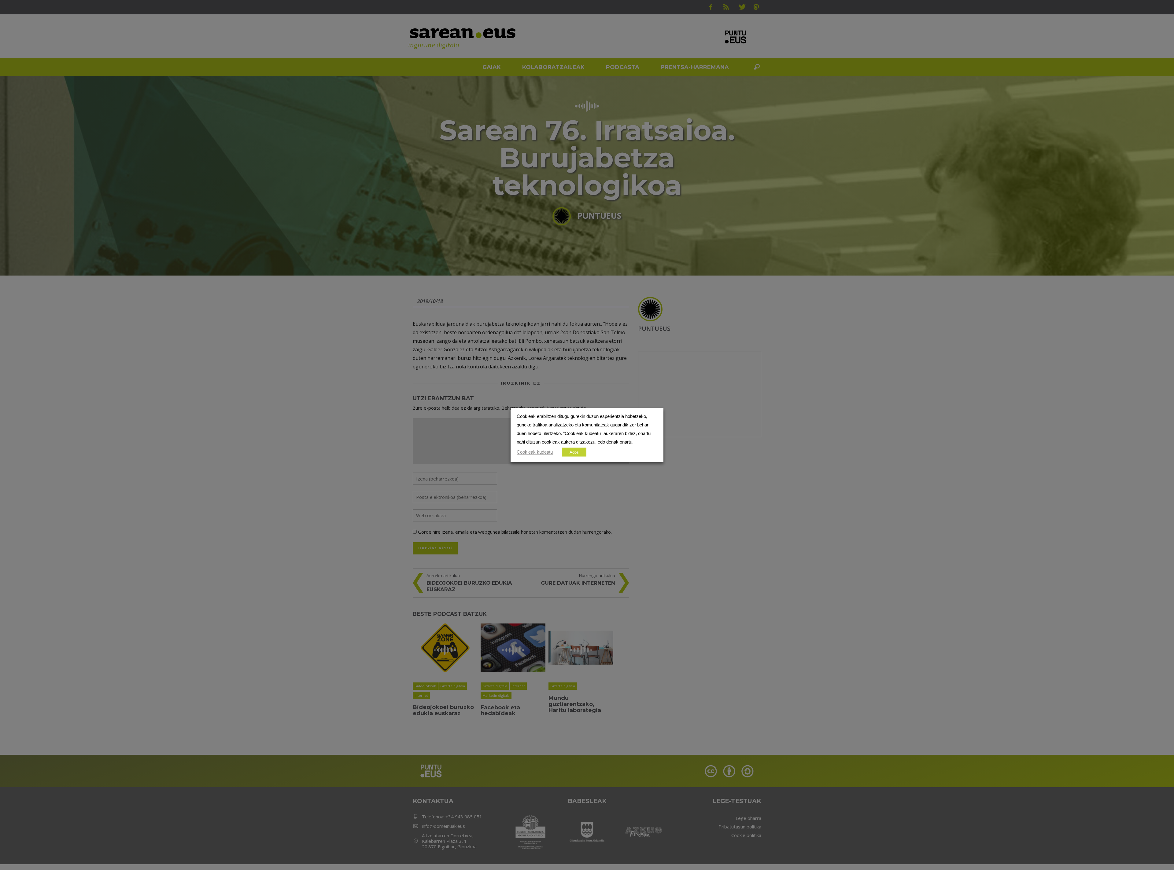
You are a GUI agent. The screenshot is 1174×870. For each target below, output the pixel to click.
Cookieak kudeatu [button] (535, 452)
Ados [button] (574, 452)
